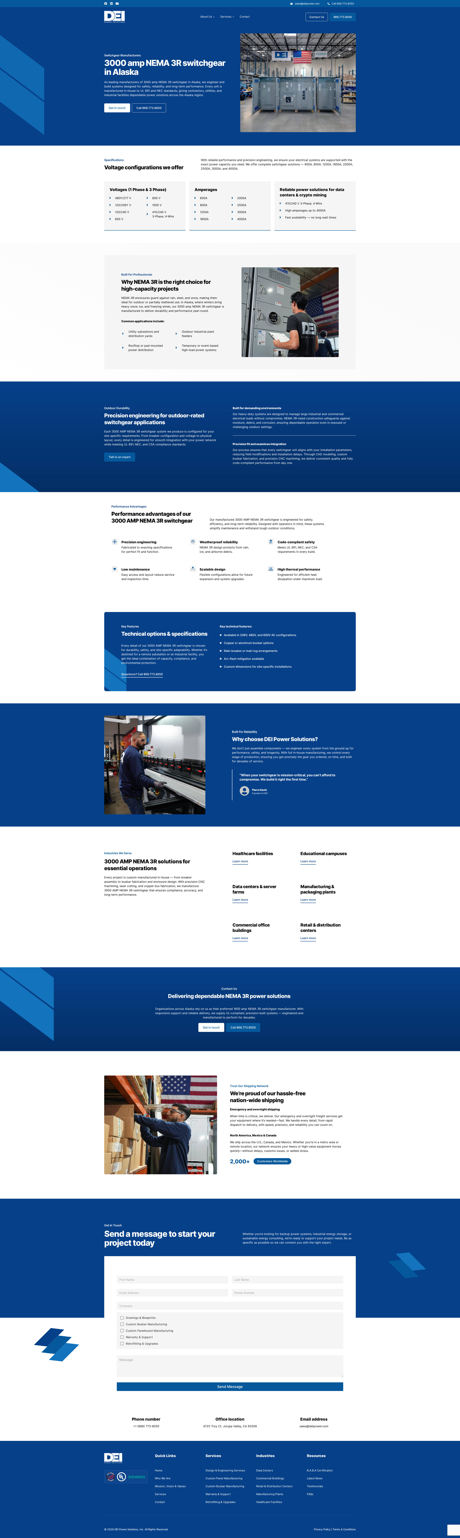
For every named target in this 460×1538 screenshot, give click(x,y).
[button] (272, 1161)
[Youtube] (117, 3)
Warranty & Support (139, 1337)
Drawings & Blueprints (141, 1318)
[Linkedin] (111, 3)
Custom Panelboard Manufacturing (149, 1330)
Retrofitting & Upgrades (142, 1343)
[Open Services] (233, 17)
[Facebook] (105, 3)
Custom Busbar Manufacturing (146, 1324)
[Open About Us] (214, 17)
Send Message (230, 1387)
